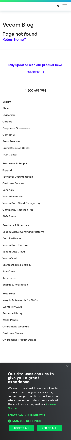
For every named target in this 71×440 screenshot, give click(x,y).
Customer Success (13, 183)
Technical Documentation (17, 176)
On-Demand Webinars (15, 326)
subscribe (34, 72)
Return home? (14, 39)
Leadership (9, 115)
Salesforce (8, 271)
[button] (35, 415)
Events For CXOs (12, 307)
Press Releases (11, 141)
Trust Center (9, 154)
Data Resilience (11, 238)
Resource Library (12, 313)
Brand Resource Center (16, 148)
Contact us (9, 135)
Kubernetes (9, 278)
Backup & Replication (15, 284)
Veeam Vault (9, 258)
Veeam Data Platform (15, 245)
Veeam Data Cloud (13, 251)
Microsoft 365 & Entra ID (17, 265)
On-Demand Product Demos (19, 340)
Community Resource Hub (17, 209)
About (6, 108)
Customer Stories (12, 333)
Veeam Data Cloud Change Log (21, 203)
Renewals (8, 190)
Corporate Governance (16, 128)
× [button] (67, 366)
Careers (7, 121)
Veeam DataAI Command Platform (23, 232)
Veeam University (12, 196)
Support (7, 170)
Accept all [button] (22, 428)
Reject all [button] (49, 428)
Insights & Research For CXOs (20, 300)
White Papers (10, 320)
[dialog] (35, 401)
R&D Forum (9, 216)
